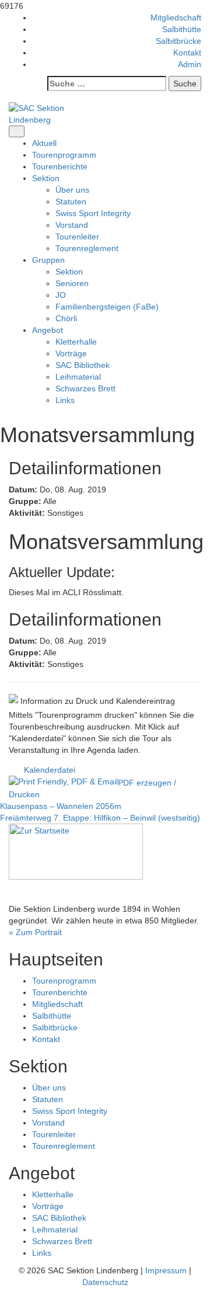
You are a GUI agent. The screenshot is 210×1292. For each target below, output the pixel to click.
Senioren (72, 283)
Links (65, 400)
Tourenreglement (86, 248)
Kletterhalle (76, 341)
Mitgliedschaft (175, 17)
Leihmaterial (78, 376)
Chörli (66, 318)
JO (60, 295)
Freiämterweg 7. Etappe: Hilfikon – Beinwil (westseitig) (100, 817)
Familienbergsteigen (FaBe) (107, 306)
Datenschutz (105, 1282)
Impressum (166, 1270)
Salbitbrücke (178, 41)
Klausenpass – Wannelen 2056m (60, 806)
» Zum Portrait (35, 932)
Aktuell (44, 143)
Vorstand (71, 225)
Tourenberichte (60, 166)
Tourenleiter (77, 236)
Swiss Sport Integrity (93, 213)
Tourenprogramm (64, 154)
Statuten (70, 201)
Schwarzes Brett (85, 388)
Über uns (72, 190)
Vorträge (71, 353)
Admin (189, 64)
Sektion (69, 271)
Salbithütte (181, 29)
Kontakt (187, 52)
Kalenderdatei (49, 769)
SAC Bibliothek (82, 365)
